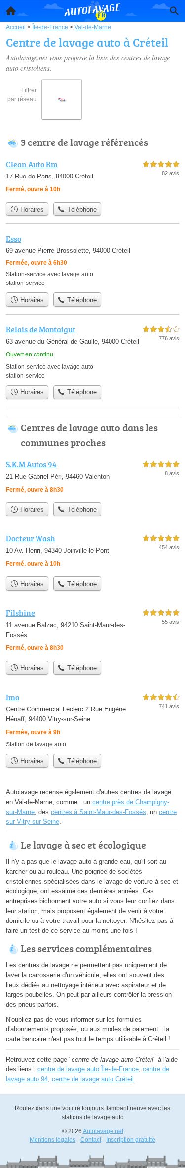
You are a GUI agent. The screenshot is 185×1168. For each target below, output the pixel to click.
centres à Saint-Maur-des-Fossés (98, 811)
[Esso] (92, 260)
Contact (90, 1139)
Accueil (11, 11)
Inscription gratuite (130, 1139)
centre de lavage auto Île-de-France (88, 1069)
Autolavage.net (103, 1131)
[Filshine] (92, 631)
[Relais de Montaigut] (92, 351)
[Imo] (92, 720)
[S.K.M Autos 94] (92, 478)
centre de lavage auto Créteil (93, 1079)
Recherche (174, 11)
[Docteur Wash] (92, 551)
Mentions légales (52, 1139)
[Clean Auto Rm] (92, 177)
